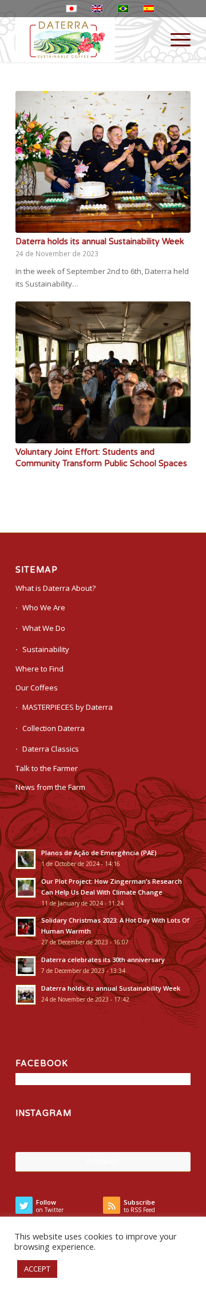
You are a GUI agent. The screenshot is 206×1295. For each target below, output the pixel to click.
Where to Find (39, 669)
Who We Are (43, 607)
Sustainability (45, 649)
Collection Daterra (53, 728)
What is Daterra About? (55, 588)
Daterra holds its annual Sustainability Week (99, 242)
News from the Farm (50, 787)
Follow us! (103, 1161)
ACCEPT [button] (37, 1269)
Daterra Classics (50, 749)
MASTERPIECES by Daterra (67, 707)
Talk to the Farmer (46, 768)
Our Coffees (36, 687)
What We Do (43, 628)
